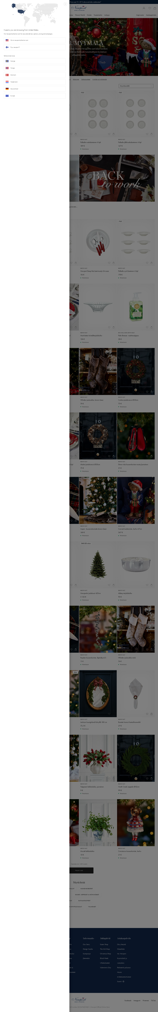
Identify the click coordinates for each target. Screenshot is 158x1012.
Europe (13, 96)
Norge (13, 68)
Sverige (13, 61)
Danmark (13, 75)
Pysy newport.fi (15, 47)
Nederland (14, 82)
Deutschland (14, 89)
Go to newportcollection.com (19, 40)
